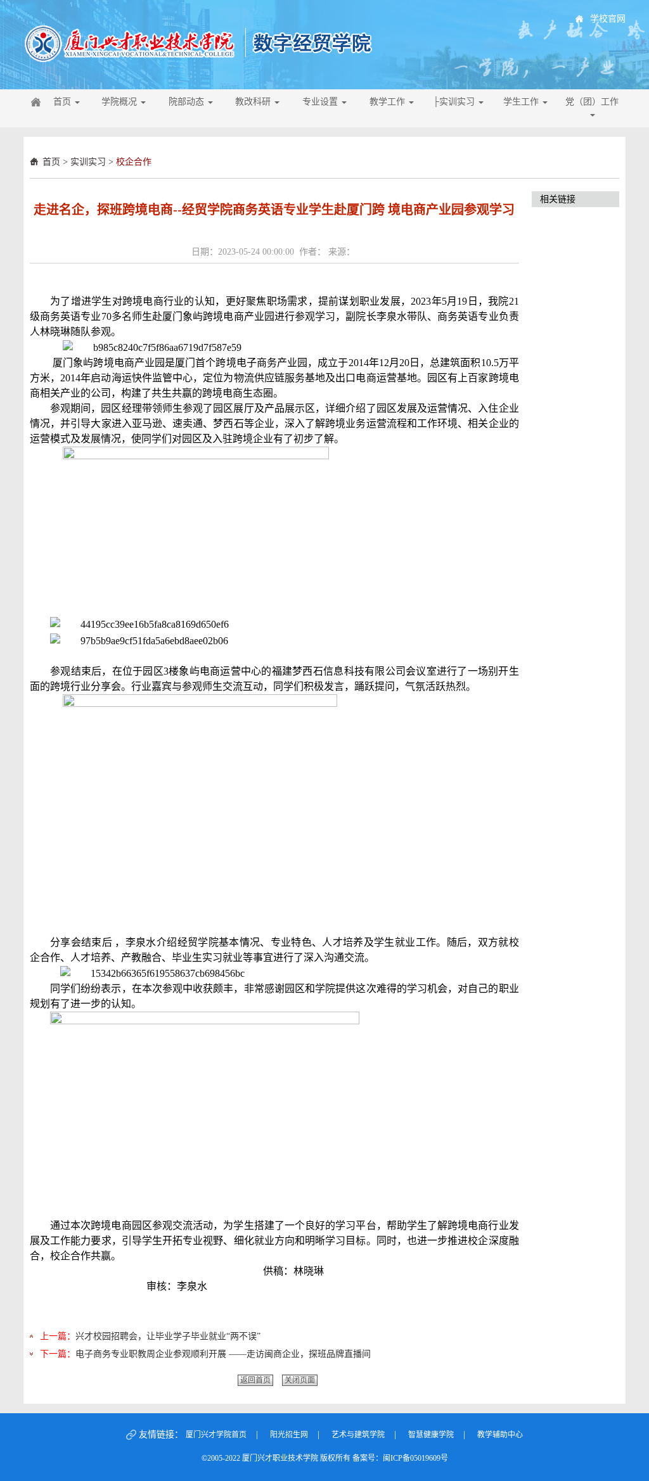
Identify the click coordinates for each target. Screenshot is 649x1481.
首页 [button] (63, 101)
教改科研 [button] (254, 101)
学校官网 (608, 18)
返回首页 (255, 1380)
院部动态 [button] (188, 101)
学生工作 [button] (522, 101)
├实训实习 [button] (455, 101)
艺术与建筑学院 (358, 1434)
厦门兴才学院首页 (216, 1434)
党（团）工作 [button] (592, 101)
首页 (51, 162)
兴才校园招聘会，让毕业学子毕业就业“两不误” (167, 1336)
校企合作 (133, 162)
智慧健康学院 (431, 1434)
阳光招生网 (289, 1434)
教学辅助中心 (500, 1434)
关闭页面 (300, 1380)
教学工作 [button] (388, 101)
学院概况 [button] (120, 101)
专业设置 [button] (321, 101)
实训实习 (88, 162)
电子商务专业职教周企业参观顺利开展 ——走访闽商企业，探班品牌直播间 (223, 1354)
